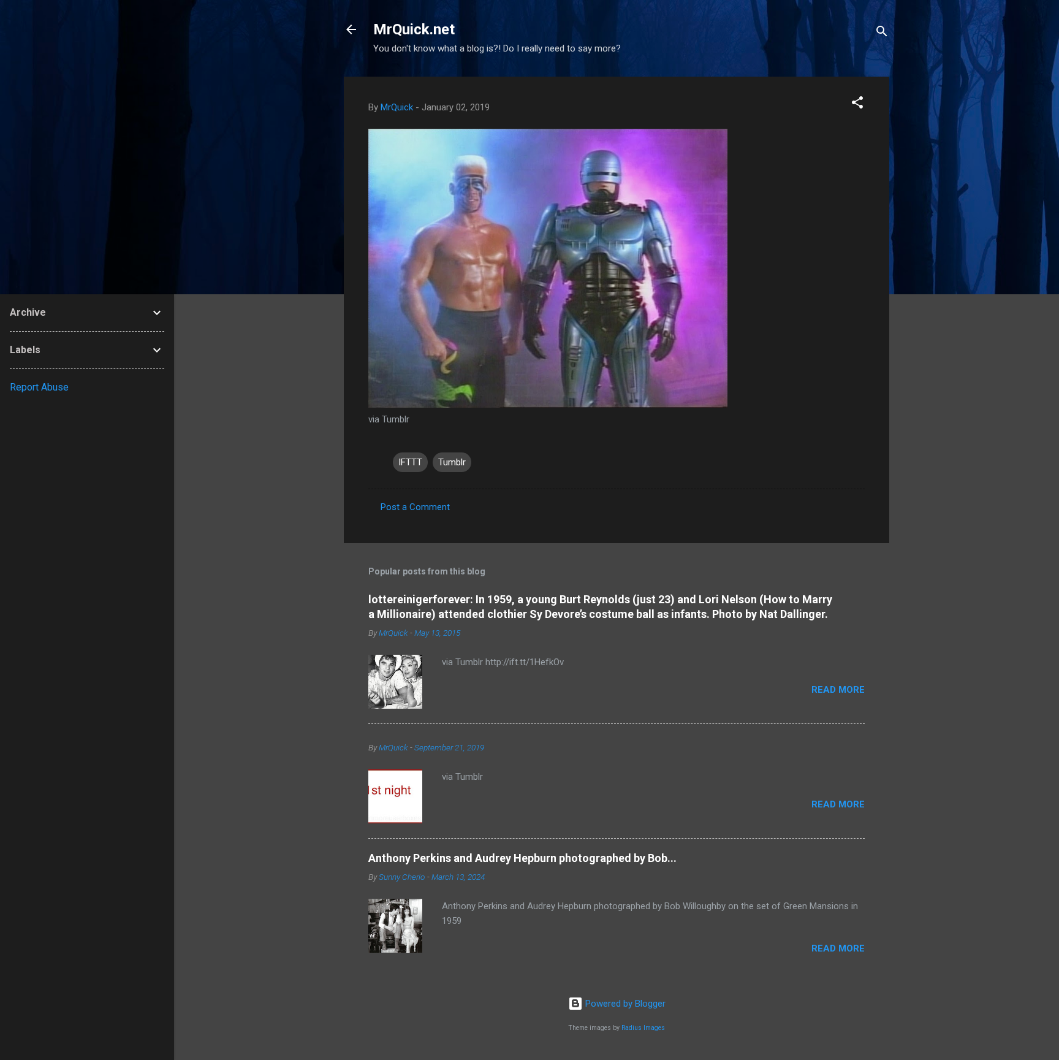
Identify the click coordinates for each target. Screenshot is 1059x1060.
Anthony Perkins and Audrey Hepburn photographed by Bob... (522, 858)
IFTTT (410, 462)
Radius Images (643, 1028)
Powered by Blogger (624, 1003)
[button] (857, 104)
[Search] (882, 33)
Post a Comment (415, 507)
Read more (838, 689)
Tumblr (452, 462)
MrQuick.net (414, 29)
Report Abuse (39, 387)
